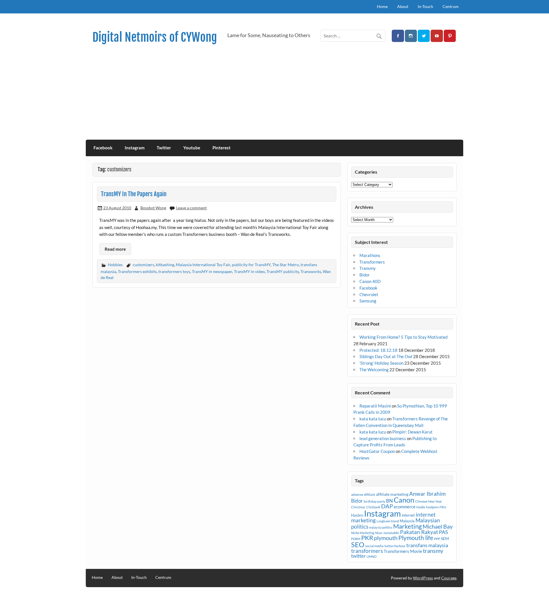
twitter (358, 556)
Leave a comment (191, 207)
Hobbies (115, 264)
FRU (442, 507)
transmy (433, 550)
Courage (448, 577)
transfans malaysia (427, 545)
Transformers (372, 261)
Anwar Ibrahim (427, 493)
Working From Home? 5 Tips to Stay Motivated (403, 337)
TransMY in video (249, 271)
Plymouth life (415, 537)
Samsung (367, 300)
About (402, 6)
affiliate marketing (392, 494)
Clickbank (373, 507)
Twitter (164, 147)
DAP (387, 506)
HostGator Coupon (377, 451)
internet (408, 515)
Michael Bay (438, 526)
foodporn (432, 507)
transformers (367, 550)
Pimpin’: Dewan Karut (412, 431)
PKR (367, 537)
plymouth (385, 537)
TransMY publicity (282, 271)
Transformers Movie (403, 551)
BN (389, 501)
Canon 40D (370, 281)
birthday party (374, 501)
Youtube (191, 147)
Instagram (135, 147)
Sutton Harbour (394, 546)
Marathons (369, 255)
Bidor (364, 274)
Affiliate (369, 494)
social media (374, 546)
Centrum (451, 6)
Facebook (103, 147)
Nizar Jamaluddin (387, 533)
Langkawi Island (388, 521)
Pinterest (221, 147)
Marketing (407, 526)
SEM (445, 538)
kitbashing (165, 264)
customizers (143, 264)
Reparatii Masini (375, 405)
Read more (115, 249)
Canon (404, 499)
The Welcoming (374, 369)
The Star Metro (285, 264)
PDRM (355, 539)
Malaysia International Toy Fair (203, 264)
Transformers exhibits (137, 271)
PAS (443, 532)
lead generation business (382, 438)
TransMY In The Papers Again (133, 194)
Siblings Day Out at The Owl (385, 356)
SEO (357, 544)
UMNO (372, 556)
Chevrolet (368, 294)
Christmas (358, 507)
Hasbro (357, 515)
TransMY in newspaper (212, 271)
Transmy (367, 268)
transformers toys (174, 271)
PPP (437, 539)
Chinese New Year (428, 501)
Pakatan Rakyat (419, 532)
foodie (420, 507)
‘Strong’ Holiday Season (381, 363)
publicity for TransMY (251, 264)
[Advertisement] (274, 97)
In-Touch (425, 6)
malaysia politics (380, 527)
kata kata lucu (372, 418)
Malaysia (407, 521)
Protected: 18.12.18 (378, 350)
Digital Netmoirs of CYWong (154, 37)
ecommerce (404, 506)
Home (382, 6)
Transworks (311, 271)
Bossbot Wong (153, 207)
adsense (357, 494)
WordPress (423, 577)
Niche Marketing (362, 533)
